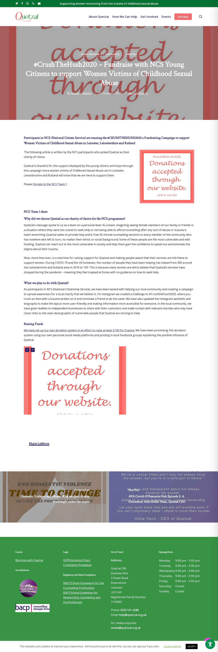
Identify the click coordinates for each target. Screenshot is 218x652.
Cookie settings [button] (172, 646)
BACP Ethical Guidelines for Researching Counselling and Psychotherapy (81, 597)
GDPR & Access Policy (76, 560)
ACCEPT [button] (192, 646)
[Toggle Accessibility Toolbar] (210, 644)
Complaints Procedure (77, 565)
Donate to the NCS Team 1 (50, 184)
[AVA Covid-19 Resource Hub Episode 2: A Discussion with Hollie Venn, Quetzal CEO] (163, 497)
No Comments (138, 93)
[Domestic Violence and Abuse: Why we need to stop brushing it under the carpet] (54, 497)
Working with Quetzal (29, 560)
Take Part (131, 53)
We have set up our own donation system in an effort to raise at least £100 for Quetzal (79, 330)
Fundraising (112, 53)
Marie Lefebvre (81, 93)
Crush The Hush (90, 53)
